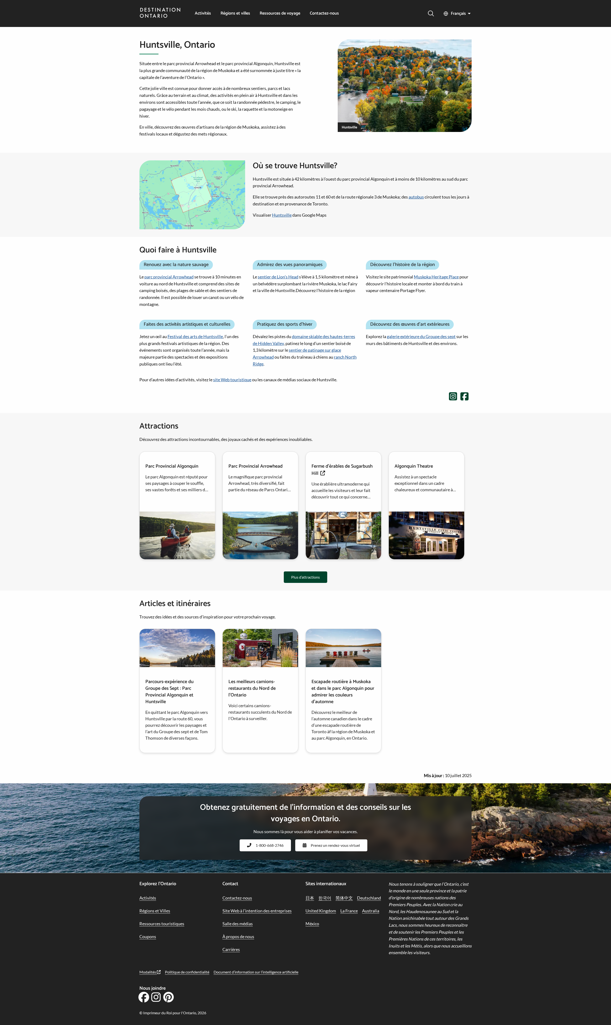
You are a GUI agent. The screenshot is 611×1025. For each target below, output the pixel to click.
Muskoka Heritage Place (436, 276)
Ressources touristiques (161, 923)
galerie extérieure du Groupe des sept (421, 336)
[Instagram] (156, 998)
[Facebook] (143, 998)
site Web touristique (232, 379)
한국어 (324, 897)
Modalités (148, 972)
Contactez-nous (324, 13)
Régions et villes (235, 13)
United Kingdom (321, 910)
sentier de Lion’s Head (278, 276)
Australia (370, 910)
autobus (416, 196)
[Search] (431, 13)
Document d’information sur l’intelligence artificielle (256, 972)
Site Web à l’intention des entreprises (257, 910)
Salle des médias (237, 923)
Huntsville (282, 215)
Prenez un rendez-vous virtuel (335, 845)
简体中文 (344, 897)
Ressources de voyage (280, 13)
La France (349, 910)
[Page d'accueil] (160, 13)
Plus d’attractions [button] (305, 577)
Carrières (231, 949)
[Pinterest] (168, 998)
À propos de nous (238, 936)
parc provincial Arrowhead (169, 276)
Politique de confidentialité (187, 972)
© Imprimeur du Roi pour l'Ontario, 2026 (172, 1012)
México (312, 923)
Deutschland (369, 897)
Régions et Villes (154, 910)
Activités (203, 13)
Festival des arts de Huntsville (195, 336)
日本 (310, 897)
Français (458, 13)
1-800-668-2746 (270, 845)
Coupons (147, 936)
